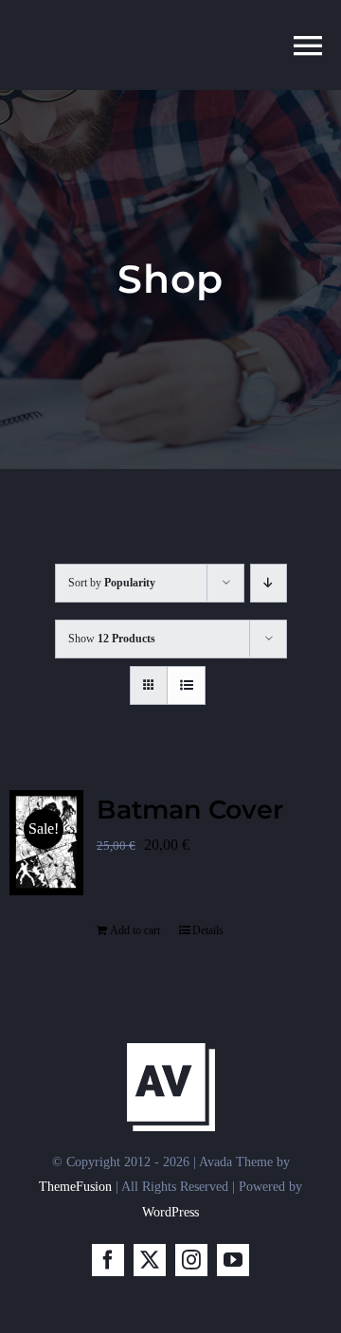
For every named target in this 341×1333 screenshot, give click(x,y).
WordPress (170, 1212)
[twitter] (150, 1260)
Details (208, 930)
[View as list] (186, 685)
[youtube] (233, 1260)
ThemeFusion (75, 1187)
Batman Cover (190, 809)
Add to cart (135, 930)
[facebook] (108, 1260)
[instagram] (191, 1260)
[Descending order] (268, 583)
